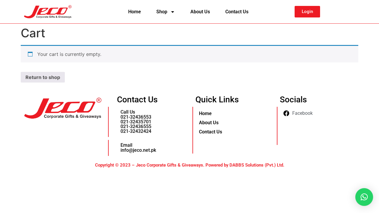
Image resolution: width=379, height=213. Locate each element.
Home (134, 11)
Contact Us (236, 11)
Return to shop (42, 77)
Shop (161, 11)
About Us (200, 11)
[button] (364, 197)
